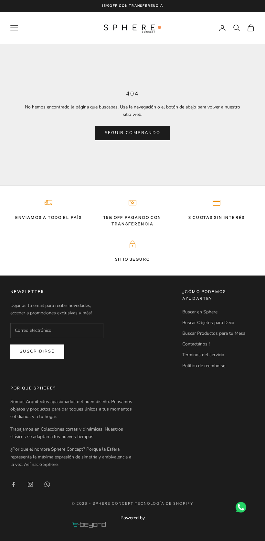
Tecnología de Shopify (164, 503)
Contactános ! (196, 344)
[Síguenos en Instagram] (30, 484)
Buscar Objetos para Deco (208, 323)
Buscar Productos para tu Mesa (213, 333)
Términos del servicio (203, 355)
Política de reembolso (204, 366)
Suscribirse (37, 351)
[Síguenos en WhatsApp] (47, 484)
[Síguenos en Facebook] (13, 484)
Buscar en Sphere (199, 312)
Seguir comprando (132, 133)
